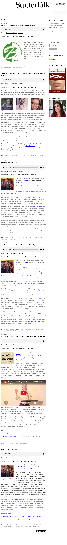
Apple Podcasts (11, 36)
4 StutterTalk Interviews (9, 436)
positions (16, 499)
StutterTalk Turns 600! (9, 163)
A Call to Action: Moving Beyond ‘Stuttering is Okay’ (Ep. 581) (23, 336)
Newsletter (31, 13)
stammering (15, 67)
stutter (14, 157)
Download (20, 33)
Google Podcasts (20, 36)
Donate (38, 13)
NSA (8, 330)
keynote (37, 363)
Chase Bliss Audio (30, 146)
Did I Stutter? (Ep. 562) (9, 449)
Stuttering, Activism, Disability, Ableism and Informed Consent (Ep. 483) (22, 516)
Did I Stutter (33, 468)
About (9, 13)
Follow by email (54, 42)
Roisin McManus (8, 67)
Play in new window (11, 33)
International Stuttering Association (24, 275)
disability (16, 524)
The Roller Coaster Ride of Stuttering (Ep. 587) (18, 245)
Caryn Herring (26, 66)
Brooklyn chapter (37, 122)
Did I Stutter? (37, 524)
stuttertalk (6, 66)
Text (4, 433)
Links (45, 13)
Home (4, 13)
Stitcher (27, 36)
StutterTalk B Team (21, 466)
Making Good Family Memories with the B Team (18, 25)
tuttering (20, 67)
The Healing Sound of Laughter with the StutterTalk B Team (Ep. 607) (23, 74)
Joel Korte (32, 66)
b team (20, 66)
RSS (36, 36)
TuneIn (32, 36)
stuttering (12, 66)
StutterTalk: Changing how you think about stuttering (14, 541)
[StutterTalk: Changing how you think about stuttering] (33, 11)
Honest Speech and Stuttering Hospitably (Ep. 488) (16, 519)
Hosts (16, 13)
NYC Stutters (17, 442)
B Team (40, 90)
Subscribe (24, 13)
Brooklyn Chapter (37, 206)
